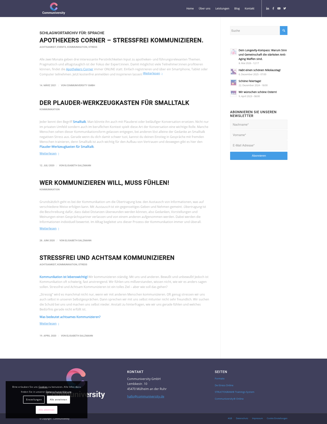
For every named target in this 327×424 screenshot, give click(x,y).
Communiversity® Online (229, 398)
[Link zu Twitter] (284, 8)
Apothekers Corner (79, 69)
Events (61, 47)
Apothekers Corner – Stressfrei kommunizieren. (122, 40)
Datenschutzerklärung (59, 391)
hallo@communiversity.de (145, 396)
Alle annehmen (58, 399)
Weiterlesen (151, 73)
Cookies (43, 386)
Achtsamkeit (48, 47)
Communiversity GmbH (80, 85)
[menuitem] (190, 8)
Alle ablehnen (46, 409)
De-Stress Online (224, 385)
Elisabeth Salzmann (78, 165)
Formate (219, 378)
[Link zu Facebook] (273, 8)
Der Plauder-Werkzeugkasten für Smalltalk (114, 102)
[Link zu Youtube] (279, 8)
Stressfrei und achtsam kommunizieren (107, 257)
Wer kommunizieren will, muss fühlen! (104, 182)
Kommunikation (77, 47)
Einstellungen (34, 399)
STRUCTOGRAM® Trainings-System (234, 392)
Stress (92, 47)
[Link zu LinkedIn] (267, 8)
